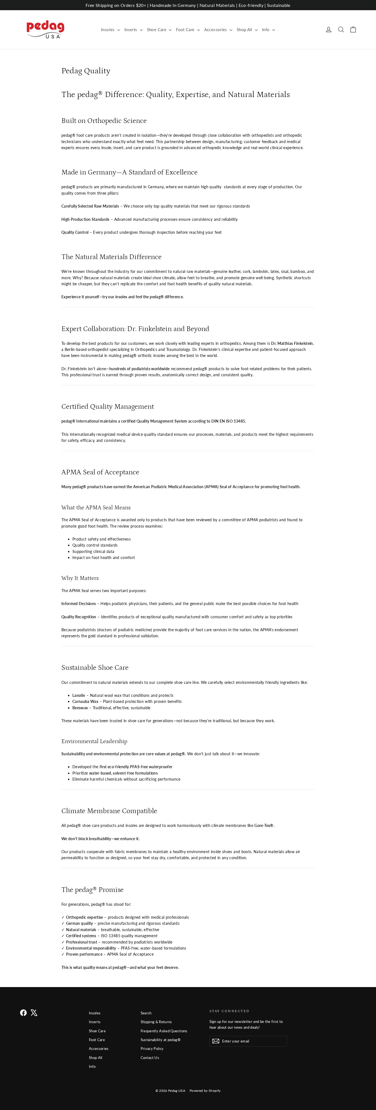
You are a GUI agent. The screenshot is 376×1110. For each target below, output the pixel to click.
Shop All (245, 29)
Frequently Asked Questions (164, 1031)
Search (146, 1013)
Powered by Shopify (205, 1091)
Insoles (108, 29)
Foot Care (186, 29)
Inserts (131, 29)
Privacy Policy (152, 1048)
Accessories (216, 29)
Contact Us (150, 1057)
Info (266, 29)
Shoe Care (157, 29)
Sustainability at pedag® (161, 1040)
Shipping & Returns (156, 1022)
